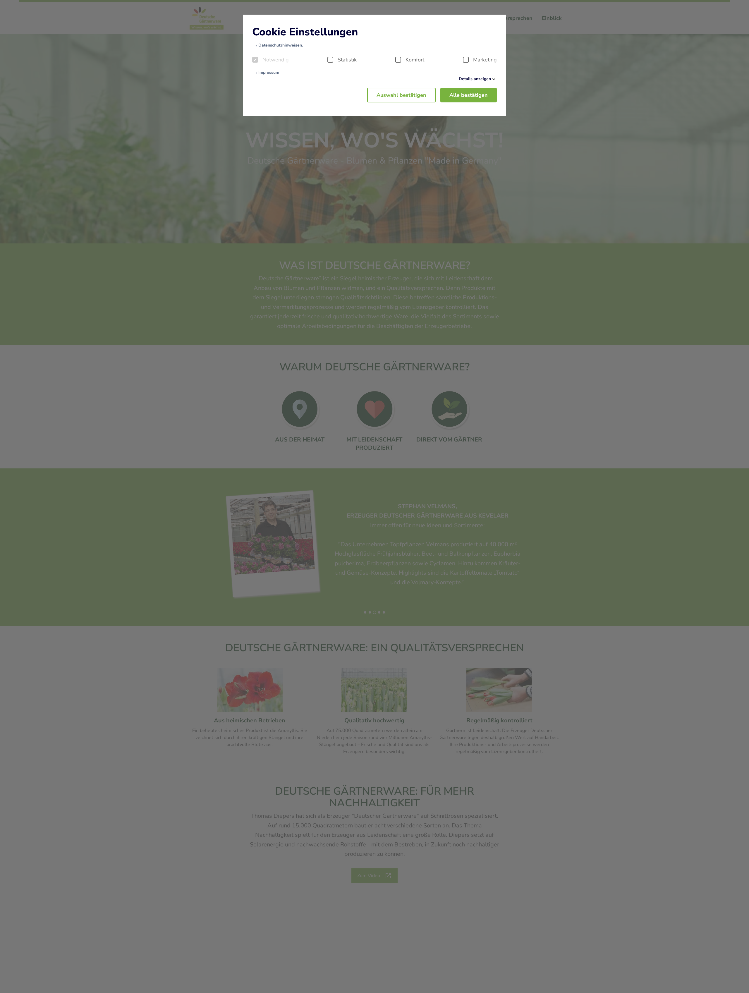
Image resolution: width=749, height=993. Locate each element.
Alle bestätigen (468, 95)
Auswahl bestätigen (401, 95)
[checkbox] (255, 60)
